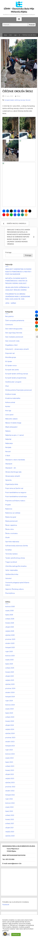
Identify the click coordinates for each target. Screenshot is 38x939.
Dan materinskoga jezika (13, 329)
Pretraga (8, 252)
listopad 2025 (10, 647)
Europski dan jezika (12, 370)
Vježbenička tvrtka (11, 574)
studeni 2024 (10, 692)
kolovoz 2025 (10, 656)
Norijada (8, 447)
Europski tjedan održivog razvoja (15, 100)
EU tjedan (8, 361)
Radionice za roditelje (12, 513)
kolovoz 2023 (10, 754)
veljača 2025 (9, 680)
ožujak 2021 (9, 828)
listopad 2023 (10, 746)
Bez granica (9, 316)
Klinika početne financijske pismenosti (18, 390)
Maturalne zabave (11, 419)
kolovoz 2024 (10, 705)
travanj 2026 (9, 623)
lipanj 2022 (9, 811)
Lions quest (9, 415)
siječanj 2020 (10, 836)
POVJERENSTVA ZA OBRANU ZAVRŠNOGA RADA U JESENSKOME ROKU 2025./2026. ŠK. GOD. (17, 296)
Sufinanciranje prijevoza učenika (16, 546)
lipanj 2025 (9, 664)
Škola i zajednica (11, 525)
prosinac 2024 (10, 688)
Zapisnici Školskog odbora (14, 589)
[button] (3, 211)
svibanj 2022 (9, 815)
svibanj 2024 (9, 717)
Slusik (7, 537)
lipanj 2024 (9, 713)
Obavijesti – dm (10, 468)
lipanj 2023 (9, 762)
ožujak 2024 (9, 725)
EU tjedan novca (10, 365)
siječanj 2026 (10, 635)
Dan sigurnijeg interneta (13, 333)
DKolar (18, 96)
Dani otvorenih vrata (12, 341)
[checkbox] (5, 934)
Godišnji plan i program (13, 382)
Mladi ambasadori (11, 427)
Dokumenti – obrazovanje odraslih (17, 349)
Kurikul (7, 406)
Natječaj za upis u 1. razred (14, 435)
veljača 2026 (9, 631)
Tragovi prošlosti (11, 562)
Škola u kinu (9, 529)
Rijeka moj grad (10, 517)
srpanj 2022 (9, 807)
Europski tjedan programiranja (15, 378)
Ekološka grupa (10, 357)
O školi (7, 455)
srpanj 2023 (9, 758)
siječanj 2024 (10, 733)
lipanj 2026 (9, 615)
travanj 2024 (9, 721)
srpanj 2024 (9, 709)
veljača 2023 (9, 778)
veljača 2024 (9, 729)
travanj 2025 (9, 672)
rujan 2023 (9, 750)
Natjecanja (9, 443)
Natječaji (8, 439)
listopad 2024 (10, 696)
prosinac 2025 (10, 639)
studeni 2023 (10, 741)
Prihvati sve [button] (15, 934)
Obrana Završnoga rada (13, 472)
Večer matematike (11, 570)
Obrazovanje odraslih (12, 476)
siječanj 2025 (10, 684)
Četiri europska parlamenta (14, 320)
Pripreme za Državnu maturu (15, 501)
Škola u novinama (11, 533)
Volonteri (8, 578)
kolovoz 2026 (10, 606)
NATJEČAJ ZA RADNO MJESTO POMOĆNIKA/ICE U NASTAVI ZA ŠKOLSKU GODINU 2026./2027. (16, 280)
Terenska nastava (11, 554)
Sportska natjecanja (12, 542)
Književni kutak (10, 394)
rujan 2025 (9, 651)
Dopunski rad (10, 353)
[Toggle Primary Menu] (19, 19)
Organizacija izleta (11, 484)
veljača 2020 (9, 832)
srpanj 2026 (9, 610)
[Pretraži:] (15, 24)
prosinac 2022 (10, 787)
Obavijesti (8, 464)
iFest (7, 386)
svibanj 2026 (9, 619)
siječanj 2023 (10, 782)
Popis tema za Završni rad (14, 488)
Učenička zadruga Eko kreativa (15, 566)
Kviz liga (8, 410)
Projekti (8, 505)
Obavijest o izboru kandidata (15, 460)
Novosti (28, 100)
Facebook (5, 904)
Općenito (8, 480)
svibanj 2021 (9, 823)
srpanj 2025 (9, 660)
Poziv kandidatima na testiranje (16, 496)
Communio (9, 324)
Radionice (8, 509)
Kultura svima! (10, 402)
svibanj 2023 (9, 766)
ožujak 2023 (9, 774)
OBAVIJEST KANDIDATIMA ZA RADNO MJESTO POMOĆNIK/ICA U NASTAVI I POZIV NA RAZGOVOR (18, 271)
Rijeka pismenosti (11, 521)
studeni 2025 (9, 643)
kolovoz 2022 (10, 803)
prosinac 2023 (10, 737)
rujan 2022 (9, 799)
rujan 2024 (9, 701)
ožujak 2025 (9, 676)
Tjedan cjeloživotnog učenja (15, 558)
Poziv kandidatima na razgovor (15, 492)
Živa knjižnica (10, 593)
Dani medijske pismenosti (14, 337)
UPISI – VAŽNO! (10, 303)
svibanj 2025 (9, 668)
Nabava (7, 431)
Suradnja (8, 550)
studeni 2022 (9, 791)
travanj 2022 (9, 819)
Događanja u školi (11, 345)
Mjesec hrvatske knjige (13, 423)
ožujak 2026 (9, 627)
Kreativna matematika (12, 398)
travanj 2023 (9, 770)
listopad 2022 (10, 795)
